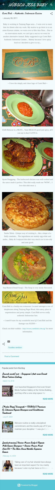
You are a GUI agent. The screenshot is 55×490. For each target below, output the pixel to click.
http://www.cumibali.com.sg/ (34, 329)
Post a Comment (12, 356)
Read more (48, 399)
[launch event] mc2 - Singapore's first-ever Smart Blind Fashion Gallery (24, 375)
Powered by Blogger (29, 485)
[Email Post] (8, 342)
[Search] (51, 5)
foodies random (15, 347)
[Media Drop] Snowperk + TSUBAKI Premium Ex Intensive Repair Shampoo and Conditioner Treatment (24, 410)
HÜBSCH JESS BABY (27, 5)
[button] (51, 14)
